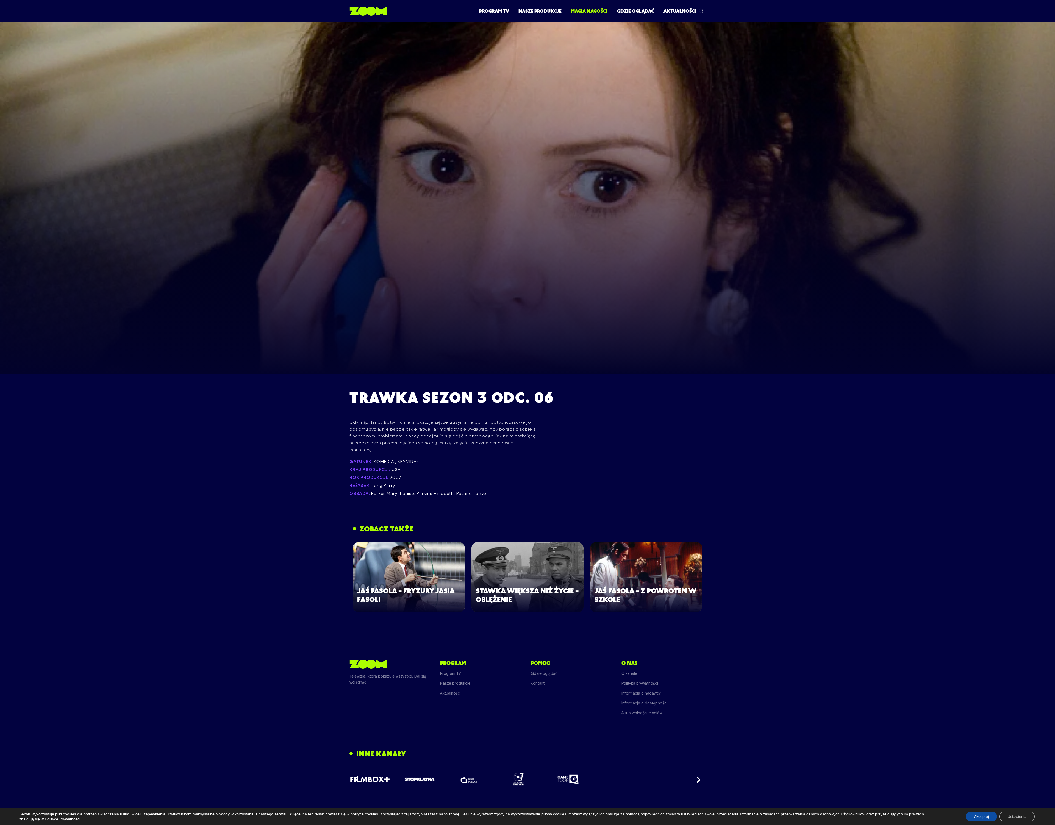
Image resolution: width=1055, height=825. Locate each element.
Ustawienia (1016, 816)
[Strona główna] (368, 11)
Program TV (494, 11)
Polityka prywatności (639, 683)
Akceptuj (981, 816)
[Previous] (358, 779)
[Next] (697, 779)
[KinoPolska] (469, 779)
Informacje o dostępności (644, 703)
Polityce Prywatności (62, 819)
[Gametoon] (568, 779)
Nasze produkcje (540, 11)
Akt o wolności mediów (641, 712)
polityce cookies (364, 814)
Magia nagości (589, 11)
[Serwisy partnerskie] (527, 779)
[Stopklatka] (419, 779)
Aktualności (679, 11)
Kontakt (538, 683)
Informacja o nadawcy (641, 693)
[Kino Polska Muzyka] (518, 779)
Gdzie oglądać (635, 11)
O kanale (629, 673)
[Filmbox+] (370, 779)
